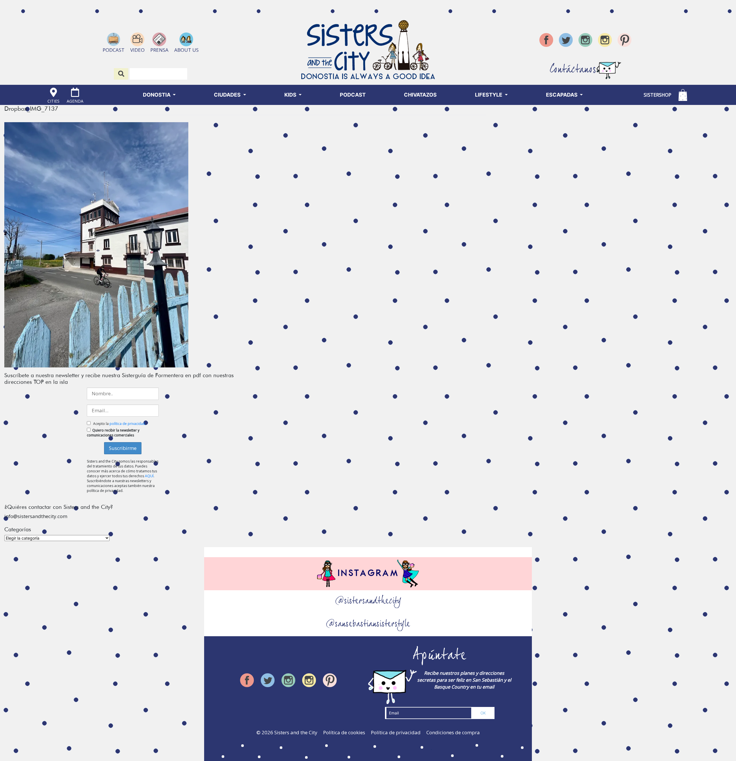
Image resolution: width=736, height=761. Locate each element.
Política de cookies (344, 732)
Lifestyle (489, 95)
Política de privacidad (396, 732)
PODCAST (353, 95)
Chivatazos (420, 95)
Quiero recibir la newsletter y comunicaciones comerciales (113, 433)
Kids (291, 95)
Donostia (157, 95)
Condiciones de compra (453, 732)
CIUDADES (228, 95)
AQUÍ (149, 476)
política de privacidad (127, 423)
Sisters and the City (295, 732)
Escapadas (562, 95)
